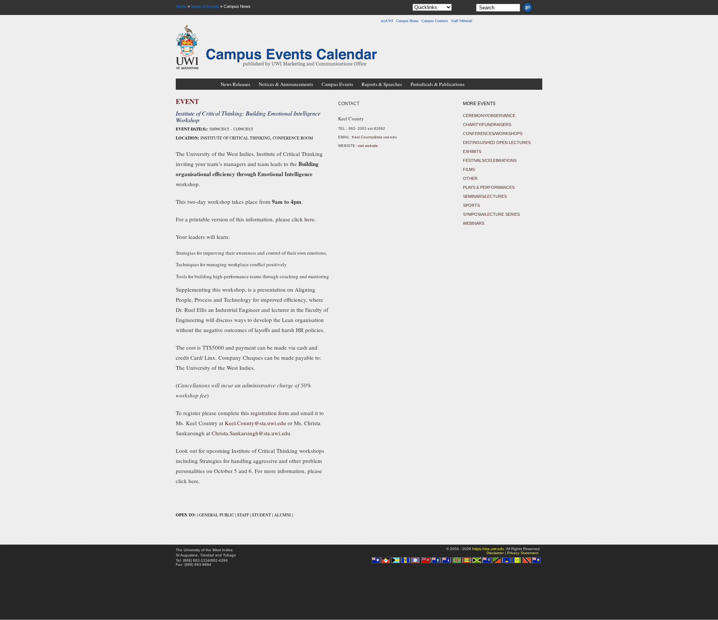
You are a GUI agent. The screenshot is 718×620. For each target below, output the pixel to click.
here (309, 219)
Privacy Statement (522, 553)
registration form (270, 413)
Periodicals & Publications (437, 84)
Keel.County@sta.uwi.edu (255, 423)
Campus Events (337, 84)
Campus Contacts (434, 21)
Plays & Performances (489, 187)
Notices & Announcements (286, 84)
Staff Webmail (461, 21)
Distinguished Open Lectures (497, 142)
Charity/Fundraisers (487, 124)
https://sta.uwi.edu (488, 549)
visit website (368, 146)
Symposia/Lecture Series (491, 214)
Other (470, 178)
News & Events (205, 6)
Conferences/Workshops (492, 133)
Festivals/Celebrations (489, 160)
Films (469, 169)
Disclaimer (495, 553)
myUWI (387, 21)
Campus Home (407, 21)
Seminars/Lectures (485, 196)
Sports (471, 205)
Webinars (473, 223)
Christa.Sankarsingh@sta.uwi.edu (251, 433)
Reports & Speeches (382, 84)
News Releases (235, 84)
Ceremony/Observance (489, 115)
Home (181, 6)
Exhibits (472, 151)
